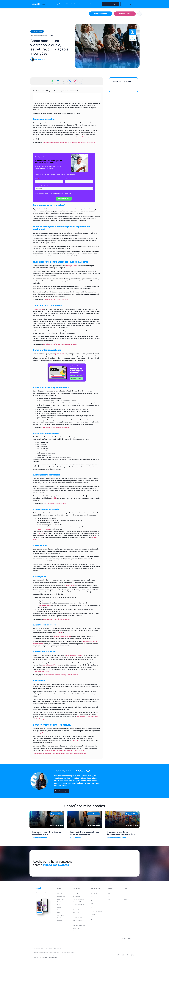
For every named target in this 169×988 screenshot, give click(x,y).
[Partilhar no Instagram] (75, 81)
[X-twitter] (127, 955)
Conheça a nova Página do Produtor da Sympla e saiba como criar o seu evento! (59, 753)
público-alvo (70, 585)
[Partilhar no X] (64, 81)
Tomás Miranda (39, 838)
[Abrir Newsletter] (86, 4)
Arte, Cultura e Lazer (78, 920)
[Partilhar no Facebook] (69, 81)
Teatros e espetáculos (78, 899)
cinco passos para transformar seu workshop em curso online (63, 750)
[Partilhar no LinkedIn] (58, 81)
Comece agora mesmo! (41, 671)
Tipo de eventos (95, 901)
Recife (58, 912)
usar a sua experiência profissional (76, 137)
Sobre (109, 894)
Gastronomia (76, 912)
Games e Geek (76, 928)
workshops (39, 309)
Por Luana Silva (40, 59)
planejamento (60, 354)
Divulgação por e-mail (44, 605)
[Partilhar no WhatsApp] (52, 81)
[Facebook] (132, 955)
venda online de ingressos (62, 636)
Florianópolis (60, 915)
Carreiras (110, 896)
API (92, 917)
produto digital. (38, 733)
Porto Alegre (60, 902)
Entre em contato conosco (50, 957)
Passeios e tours (77, 909)
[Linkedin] (118, 955)
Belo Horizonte (61, 896)
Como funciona (94, 894)
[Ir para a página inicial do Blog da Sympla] (40, 4)
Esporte (75, 907)
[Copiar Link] (81, 81)
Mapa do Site (57, 948)
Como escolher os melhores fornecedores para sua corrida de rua (121, 833)
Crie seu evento (95, 896)
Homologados (94, 914)
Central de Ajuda (128, 894)
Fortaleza (59, 920)
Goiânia (59, 923)
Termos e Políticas (38, 948)
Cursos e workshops (78, 901)
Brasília (59, 904)
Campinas (59, 917)
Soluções (93, 904)
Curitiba (59, 910)
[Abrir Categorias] (62, 4)
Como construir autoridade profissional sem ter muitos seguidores (84, 833)
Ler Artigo (32, 811)
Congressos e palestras (78, 904)
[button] (37, 31)
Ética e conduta (49, 948)
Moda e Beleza (76, 931)
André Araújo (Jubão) (116, 838)
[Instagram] (123, 955)
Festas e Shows (76, 896)
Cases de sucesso (95, 908)
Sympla (60, 633)
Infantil (74, 923)
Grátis (74, 915)
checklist (54, 498)
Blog (109, 899)
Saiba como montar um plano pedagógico (56, 427)
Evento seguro (94, 920)
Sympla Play (76, 894)
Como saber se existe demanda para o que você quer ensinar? (46, 833)
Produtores (126, 899)
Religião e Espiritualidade (79, 925)
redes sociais (58, 601)
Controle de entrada (43, 529)
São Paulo (59, 894)
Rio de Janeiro (60, 899)
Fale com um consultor (96, 911)
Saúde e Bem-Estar (77, 917)
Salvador (59, 907)
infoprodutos (76, 740)
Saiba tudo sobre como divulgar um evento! (56, 619)
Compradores (127, 896)
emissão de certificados (74, 655)
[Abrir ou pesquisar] (139, 14)
